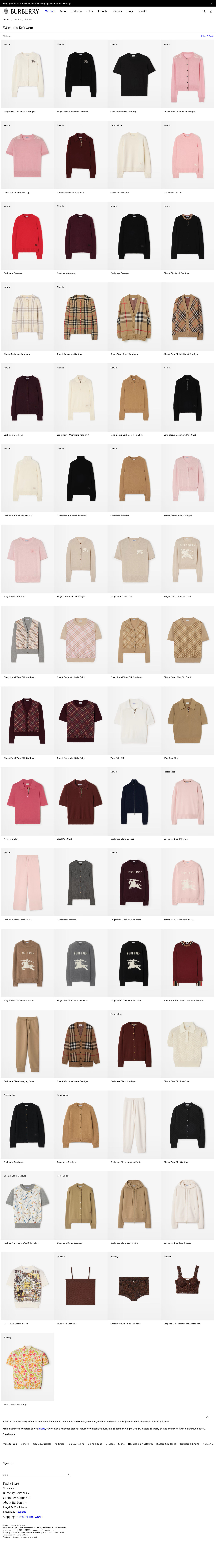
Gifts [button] (89, 11)
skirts (42, 1428)
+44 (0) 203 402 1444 (21, 1530)
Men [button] (63, 11)
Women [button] (50, 11)
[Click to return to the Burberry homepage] (25, 11)
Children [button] (76, 11)
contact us (37, 1530)
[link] (6, 19)
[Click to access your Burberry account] (211, 11)
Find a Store (11, 1483)
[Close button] (211, 3)
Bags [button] (130, 11)
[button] (67, 4)
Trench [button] (102, 11)
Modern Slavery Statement (14, 1525)
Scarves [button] (117, 11)
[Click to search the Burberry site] (204, 11)
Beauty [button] (142, 11)
